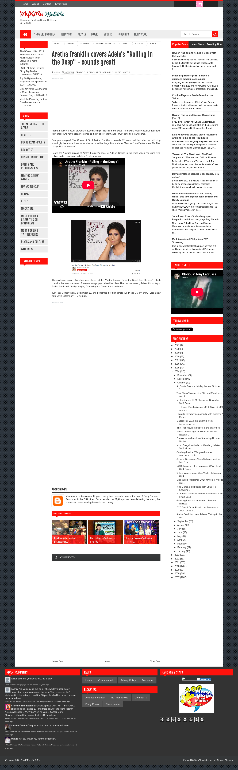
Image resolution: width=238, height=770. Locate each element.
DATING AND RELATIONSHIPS (29, 166)
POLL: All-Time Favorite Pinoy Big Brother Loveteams (32, 71)
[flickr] (192, 4)
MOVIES (82, 34)
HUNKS (25, 194)
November (182, 379)
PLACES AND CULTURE (32, 242)
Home (25, 4)
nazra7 (14, 689)
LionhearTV (141, 697)
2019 (177, 352)
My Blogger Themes (223, 760)
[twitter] (185, 4)
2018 (177, 356)
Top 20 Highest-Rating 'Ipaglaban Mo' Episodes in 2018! (33, 81)
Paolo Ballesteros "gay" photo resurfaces (21, 685)
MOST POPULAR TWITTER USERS (29, 232)
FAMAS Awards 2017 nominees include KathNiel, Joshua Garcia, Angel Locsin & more (40, 732)
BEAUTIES (26, 135)
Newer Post (57, 661)
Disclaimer (147, 680)
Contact (47, 4)
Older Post (155, 661)
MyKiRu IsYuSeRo (31, 760)
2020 (177, 349)
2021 (177, 345)
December (182, 375)
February (182, 547)
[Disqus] (106, 610)
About (35, 4)
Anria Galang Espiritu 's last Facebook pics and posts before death (32, 701)
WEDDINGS (27, 249)
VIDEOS (126, 72)
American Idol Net (95, 697)
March (180, 543)
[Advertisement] (106, 104)
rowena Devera (19, 725)
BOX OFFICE (27, 150)
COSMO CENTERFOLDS (32, 157)
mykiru (14, 738)
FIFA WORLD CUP (30, 186)
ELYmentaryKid (119, 697)
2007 (177, 577)
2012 (177, 558)
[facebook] (177, 4)
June (180, 532)
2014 (177, 371)
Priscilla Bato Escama (23, 705)
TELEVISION (66, 34)
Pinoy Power (92, 704)
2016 (177, 364)
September (183, 521)
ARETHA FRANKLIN (104, 72)
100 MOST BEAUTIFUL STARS (32, 126)
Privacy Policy (128, 680)
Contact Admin (106, 680)
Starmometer (112, 704)
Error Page (61, 4)
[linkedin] (207, 4)
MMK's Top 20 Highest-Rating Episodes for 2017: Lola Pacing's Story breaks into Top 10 (40, 718)
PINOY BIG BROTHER (44, 34)
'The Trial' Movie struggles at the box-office (198, 427)
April (179, 540)
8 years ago (44, 685)
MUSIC (94, 34)
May (179, 536)
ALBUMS (90, 72)
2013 (177, 555)
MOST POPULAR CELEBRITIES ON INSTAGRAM (29, 219)
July (179, 528)
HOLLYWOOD (140, 34)
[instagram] (199, 4)
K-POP (24, 201)
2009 (177, 570)
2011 (177, 562)
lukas (14, 678)
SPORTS (108, 34)
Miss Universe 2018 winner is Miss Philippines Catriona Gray (33, 92)
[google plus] (214, 4)
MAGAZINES (27, 209)
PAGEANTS (123, 34)
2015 (177, 367)
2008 (177, 573)
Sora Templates (201, 760)
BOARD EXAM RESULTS (33, 142)
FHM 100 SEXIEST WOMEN (30, 177)
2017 (177, 360)
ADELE (82, 72)
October (181, 382)
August (181, 525)
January (181, 551)
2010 (177, 566)
